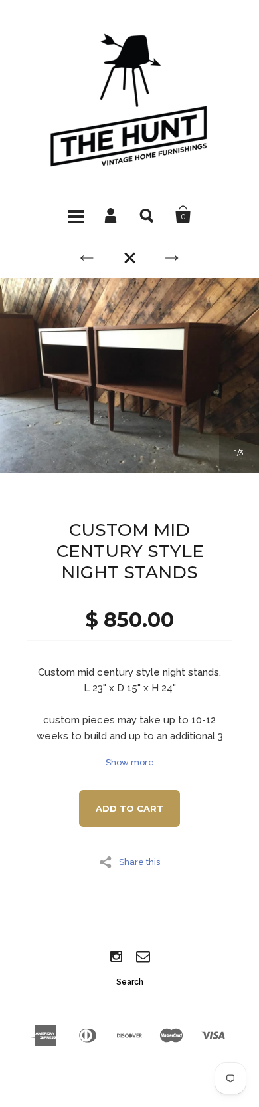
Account (112, 215)
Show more (130, 762)
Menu (76, 215)
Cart (183, 215)
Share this (139, 861)
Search (147, 215)
